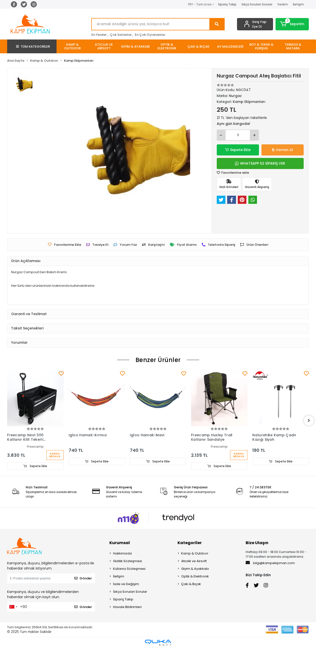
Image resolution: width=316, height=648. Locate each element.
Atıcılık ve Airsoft (194, 561)
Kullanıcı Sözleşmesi (129, 568)
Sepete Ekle (240, 149)
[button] (292, 24)
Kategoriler (190, 543)
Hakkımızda (122, 553)
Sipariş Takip (227, 4)
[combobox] (13, 606)
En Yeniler (99, 34)
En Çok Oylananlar (150, 34)
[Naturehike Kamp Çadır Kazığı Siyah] (280, 398)
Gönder (85, 578)
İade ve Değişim (126, 584)
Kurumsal (119, 543)
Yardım (282, 4)
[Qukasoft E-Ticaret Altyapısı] (158, 643)
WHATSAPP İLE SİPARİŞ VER (262, 163)
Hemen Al (284, 149)
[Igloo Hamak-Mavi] (158, 398)
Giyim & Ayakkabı (195, 568)
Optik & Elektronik (195, 576)
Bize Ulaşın (257, 543)
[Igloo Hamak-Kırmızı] (97, 398)
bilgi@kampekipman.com (273, 563)
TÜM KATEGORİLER (35, 46)
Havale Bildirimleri (127, 607)
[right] (308, 420)
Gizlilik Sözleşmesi (127, 561)
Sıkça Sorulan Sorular (256, 4)
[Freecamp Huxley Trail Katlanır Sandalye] (219, 398)
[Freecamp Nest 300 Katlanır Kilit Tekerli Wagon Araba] (35, 398)
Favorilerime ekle (235, 172)
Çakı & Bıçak (191, 584)
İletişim (298, 4)
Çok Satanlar (121, 34)
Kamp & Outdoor (194, 553)
